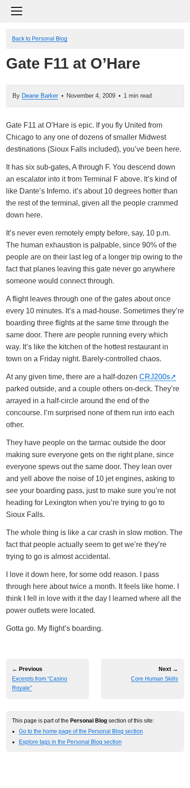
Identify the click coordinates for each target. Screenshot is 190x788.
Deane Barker (40, 95)
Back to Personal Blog (39, 38)
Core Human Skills (154, 679)
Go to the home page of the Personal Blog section (81, 731)
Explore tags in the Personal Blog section (70, 742)
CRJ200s (154, 377)
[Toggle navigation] (95, 10)
